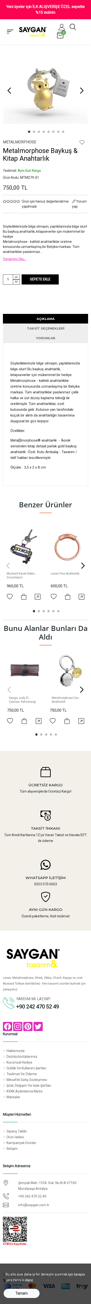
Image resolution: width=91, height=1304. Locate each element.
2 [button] (33, 131)
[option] (45, 90)
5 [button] (48, 131)
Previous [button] (9, 91)
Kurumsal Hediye (19, 1062)
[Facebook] (7, 1026)
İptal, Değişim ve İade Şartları (29, 1085)
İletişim (12, 1149)
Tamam (22, 1293)
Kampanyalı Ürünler (21, 1143)
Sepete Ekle (40, 279)
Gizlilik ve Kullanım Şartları (26, 1068)
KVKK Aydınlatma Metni (24, 1091)
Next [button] (82, 91)
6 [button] (53, 131)
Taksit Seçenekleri (45, 328)
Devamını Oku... (14, 259)
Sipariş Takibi (17, 1131)
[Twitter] (38, 1026)
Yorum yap (79, 203)
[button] (61, 27)
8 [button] (62, 131)
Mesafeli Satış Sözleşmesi (27, 1080)
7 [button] (58, 131)
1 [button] (28, 131)
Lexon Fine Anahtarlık (65, 573)
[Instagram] (17, 1026)
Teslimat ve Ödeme (22, 1074)
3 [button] (38, 131)
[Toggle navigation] (10, 32)
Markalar (13, 1097)
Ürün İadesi (15, 1137)
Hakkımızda (16, 1051)
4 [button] (43, 131)
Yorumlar (45, 338)
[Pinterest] (28, 1026)
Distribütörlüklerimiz (22, 1057)
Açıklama (46, 319)
